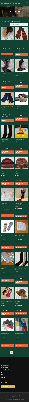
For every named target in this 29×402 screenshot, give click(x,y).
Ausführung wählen (19, 54)
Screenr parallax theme (10, 399)
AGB (2, 372)
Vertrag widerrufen (8, 386)
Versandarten (4, 367)
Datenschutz (4, 375)
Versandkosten (6, 48)
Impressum (4, 377)
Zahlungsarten (5, 365)
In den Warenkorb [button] (7, 53)
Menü (26, 3)
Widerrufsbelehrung (6, 370)
